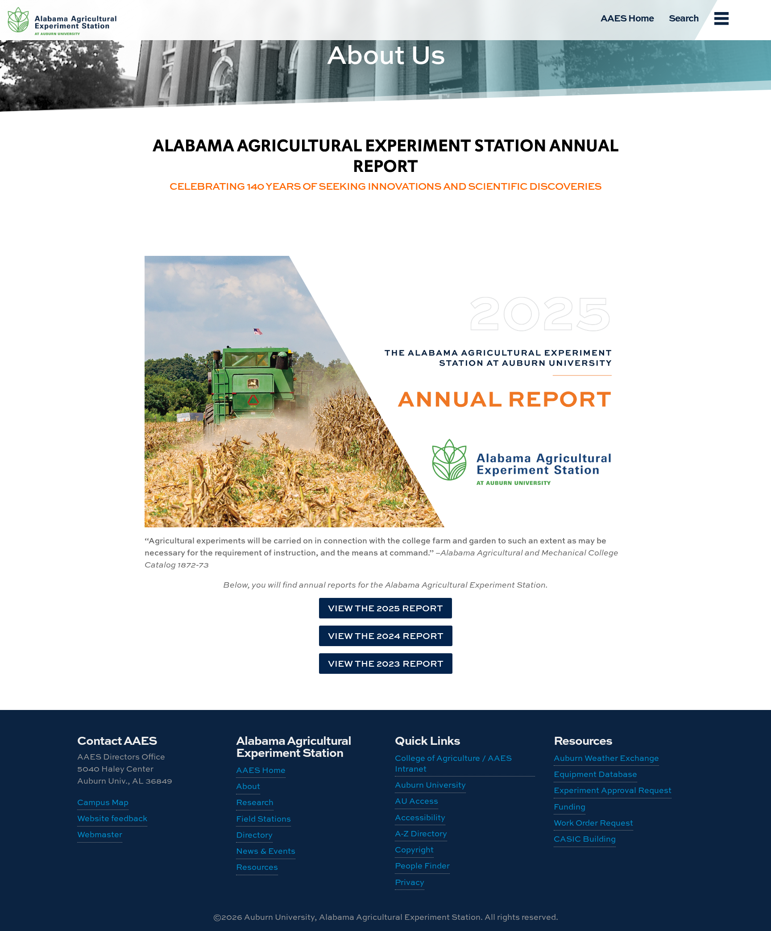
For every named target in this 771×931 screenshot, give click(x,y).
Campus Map (102, 802)
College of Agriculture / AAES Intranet (453, 763)
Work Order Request (593, 822)
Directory (254, 834)
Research (255, 802)
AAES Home (627, 17)
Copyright (414, 849)
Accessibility (420, 817)
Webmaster (99, 834)
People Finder (422, 865)
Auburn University (430, 784)
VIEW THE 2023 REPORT (386, 663)
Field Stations (263, 818)
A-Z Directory (421, 833)
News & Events (265, 850)
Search (684, 17)
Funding (569, 806)
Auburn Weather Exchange (606, 758)
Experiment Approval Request (613, 790)
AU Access (416, 800)
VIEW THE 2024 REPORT (386, 636)
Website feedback (112, 818)
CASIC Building (63, 18)
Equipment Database (595, 774)
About (248, 786)
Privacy (409, 882)
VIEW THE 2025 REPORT (385, 608)
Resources (257, 867)
